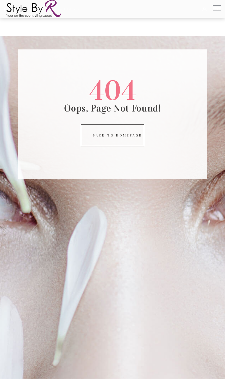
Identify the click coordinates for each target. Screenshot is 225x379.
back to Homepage (117, 135)
